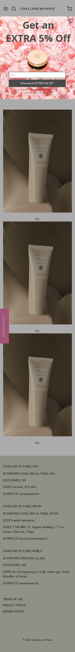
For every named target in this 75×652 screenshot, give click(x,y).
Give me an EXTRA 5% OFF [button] (37, 83)
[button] (70, 20)
